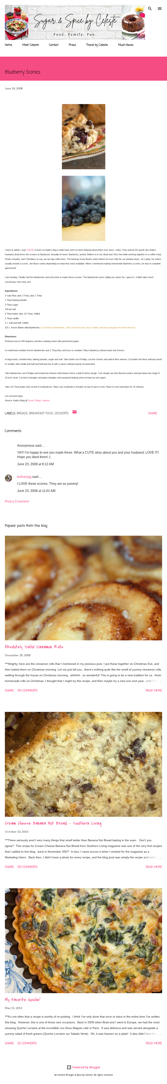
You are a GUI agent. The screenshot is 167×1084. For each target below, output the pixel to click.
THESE (30, 250)
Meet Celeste (30, 45)
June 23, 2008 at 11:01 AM (36, 491)
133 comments (27, 867)
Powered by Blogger (85, 1067)
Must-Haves (125, 45)
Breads (22, 413)
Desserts (62, 413)
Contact (53, 45)
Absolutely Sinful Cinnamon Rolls (34, 647)
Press (72, 45)
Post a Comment (17, 501)
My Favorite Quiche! (22, 999)
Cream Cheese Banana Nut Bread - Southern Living (53, 823)
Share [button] (152, 413)
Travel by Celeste (97, 45)
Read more (154, 691)
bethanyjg (24, 476)
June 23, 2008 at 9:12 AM (35, 464)
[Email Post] (74, 413)
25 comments (27, 1043)
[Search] (149, 7)
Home (8, 45)
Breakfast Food (41, 413)
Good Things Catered (38, 400)
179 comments (27, 691)
